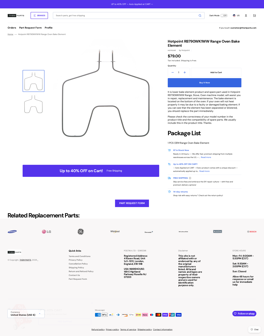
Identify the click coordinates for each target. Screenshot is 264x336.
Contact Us (74, 275)
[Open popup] (190, 178)
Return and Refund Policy (81, 271)
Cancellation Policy (78, 263)
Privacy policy (112, 329)
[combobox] (129, 15)
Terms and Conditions (79, 256)
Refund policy (98, 329)
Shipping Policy (76, 267)
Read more (206, 157)
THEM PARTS (25, 260)
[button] (246, 15)
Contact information (162, 329)
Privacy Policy (75, 260)
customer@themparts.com (243, 28)
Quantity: (172, 66)
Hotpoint (172, 50)
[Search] (201, 15)
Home (10, 34)
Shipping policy (145, 329)
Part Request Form (132, 203)
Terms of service (128, 329)
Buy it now (204, 82)
